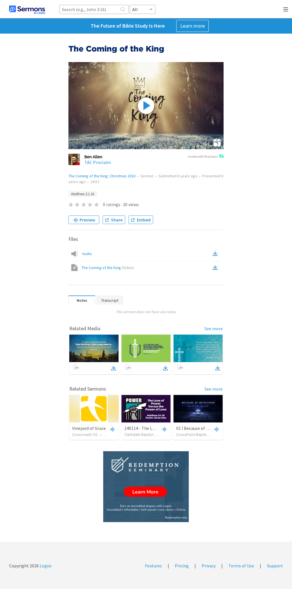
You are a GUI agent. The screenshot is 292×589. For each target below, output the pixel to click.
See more (213, 328)
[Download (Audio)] (216, 253)
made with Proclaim (203, 156)
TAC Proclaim (97, 162)
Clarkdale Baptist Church (145, 434)
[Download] (113, 368)
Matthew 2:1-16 (82, 194)
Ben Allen (93, 156)
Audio (87, 253)
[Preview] (111, 429)
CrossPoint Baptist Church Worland (206, 434)
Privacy (209, 566)
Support (275, 566)
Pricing (182, 566)
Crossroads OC (85, 434)
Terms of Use (241, 566)
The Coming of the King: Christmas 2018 (101, 175)
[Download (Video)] (216, 267)
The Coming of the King (108, 267)
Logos (45, 566)
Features (153, 566)
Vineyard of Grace (89, 428)
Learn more (192, 25)
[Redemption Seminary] (146, 486)
